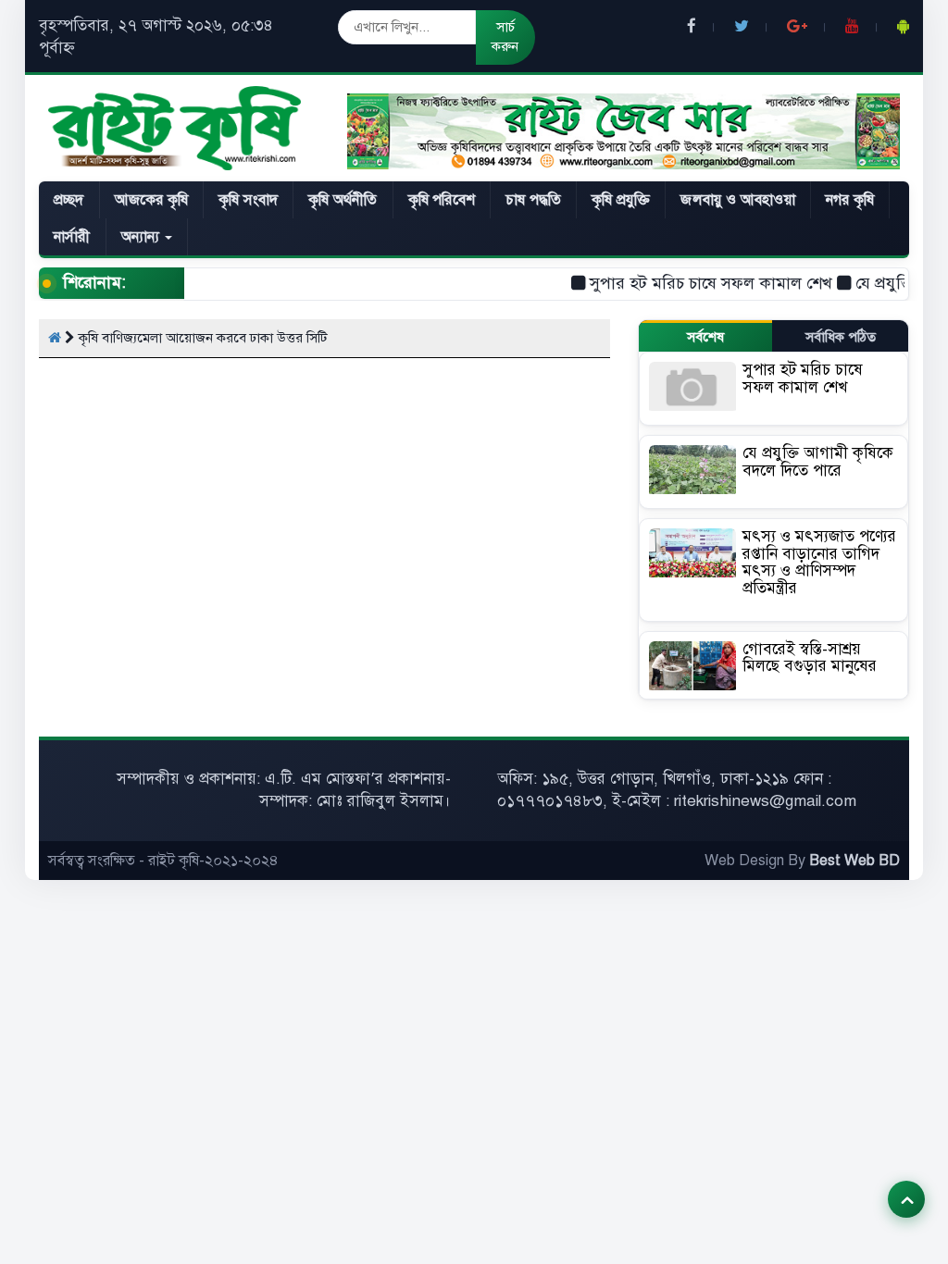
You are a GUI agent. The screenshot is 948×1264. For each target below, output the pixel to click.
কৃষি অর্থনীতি (342, 200)
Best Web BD (854, 860)
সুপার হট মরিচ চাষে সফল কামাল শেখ (692, 283)
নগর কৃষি (850, 200)
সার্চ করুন (505, 37)
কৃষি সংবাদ (248, 200)
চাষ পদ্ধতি (533, 200)
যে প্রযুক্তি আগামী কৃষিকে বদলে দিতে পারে (817, 461)
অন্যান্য (142, 237)
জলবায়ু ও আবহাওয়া (737, 200)
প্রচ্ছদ (69, 200)
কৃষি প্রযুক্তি (621, 200)
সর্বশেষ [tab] (705, 336)
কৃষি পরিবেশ (441, 200)
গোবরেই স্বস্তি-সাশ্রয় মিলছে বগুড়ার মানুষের (809, 657)
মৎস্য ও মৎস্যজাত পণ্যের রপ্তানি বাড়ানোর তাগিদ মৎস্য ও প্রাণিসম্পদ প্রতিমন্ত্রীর (819, 562)
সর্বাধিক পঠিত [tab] (840, 336)
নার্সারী (72, 237)
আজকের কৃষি (151, 200)
